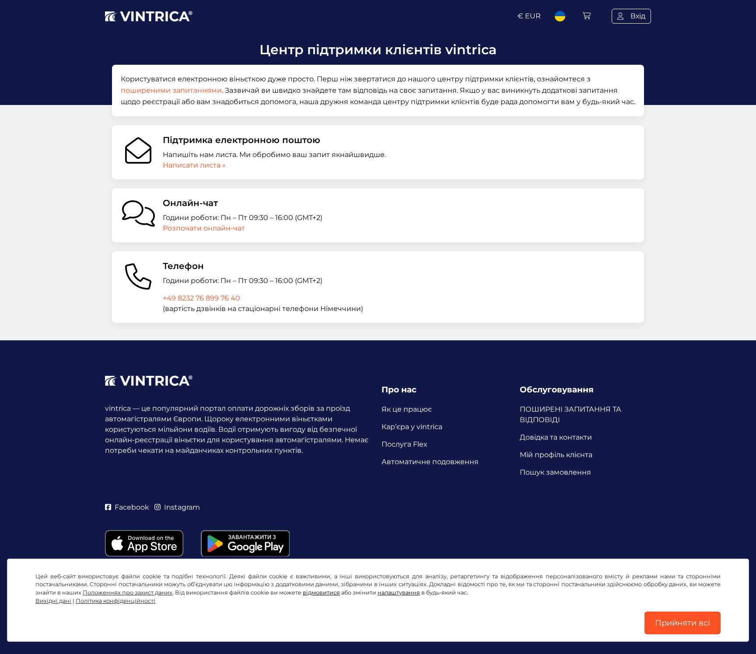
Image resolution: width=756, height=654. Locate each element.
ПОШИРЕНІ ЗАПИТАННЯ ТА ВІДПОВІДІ (570, 414)
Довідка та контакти (556, 437)
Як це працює (407, 409)
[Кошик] (587, 16)
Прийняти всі (682, 623)
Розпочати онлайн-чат (204, 228)
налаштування (399, 592)
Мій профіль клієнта (556, 455)
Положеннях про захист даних (127, 592)
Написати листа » (194, 165)
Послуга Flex (404, 444)
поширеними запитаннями (171, 90)
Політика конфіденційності (115, 601)
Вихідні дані (53, 601)
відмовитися (321, 592)
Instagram (182, 507)
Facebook (132, 507)
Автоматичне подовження (430, 462)
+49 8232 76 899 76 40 (201, 298)
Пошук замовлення (555, 472)
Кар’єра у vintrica (412, 427)
